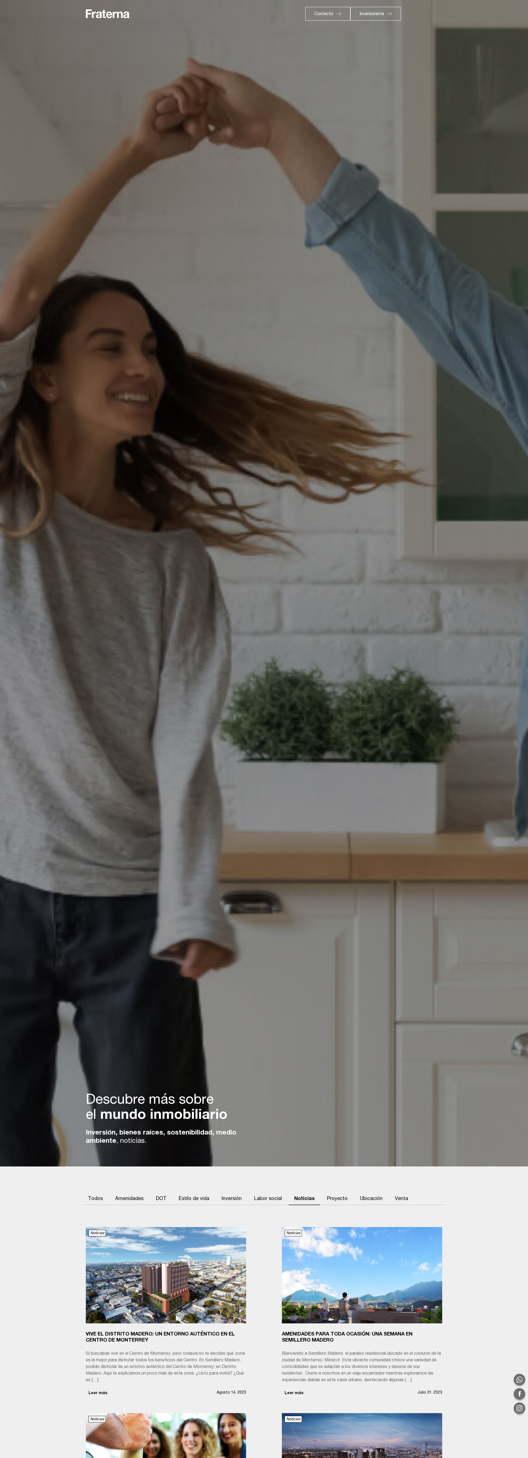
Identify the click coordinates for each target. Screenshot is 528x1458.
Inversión (232, 1198)
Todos (95, 1198)
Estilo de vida (194, 1198)
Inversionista (371, 14)
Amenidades (129, 1198)
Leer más (98, 1393)
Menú (422, 13)
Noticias (304, 1198)
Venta (401, 1198)
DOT (161, 1198)
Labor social (268, 1198)
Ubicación (371, 1198)
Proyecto (337, 1198)
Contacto (323, 14)
